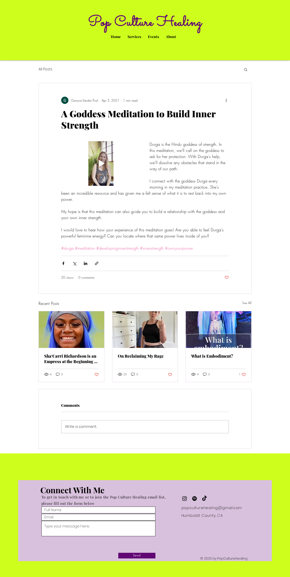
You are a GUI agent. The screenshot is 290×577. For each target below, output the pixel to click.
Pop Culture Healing (145, 22)
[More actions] (226, 100)
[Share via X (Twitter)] (74, 263)
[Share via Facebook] (63, 263)
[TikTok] (204, 499)
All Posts (45, 69)
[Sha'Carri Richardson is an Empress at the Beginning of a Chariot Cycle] (71, 329)
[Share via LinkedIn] (85, 263)
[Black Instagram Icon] (184, 499)
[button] (246, 69)
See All (246, 303)
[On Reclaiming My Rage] (145, 329)
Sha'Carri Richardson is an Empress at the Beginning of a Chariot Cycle (71, 358)
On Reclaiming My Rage (141, 356)
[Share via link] (96, 263)
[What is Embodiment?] (218, 329)
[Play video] (100, 163)
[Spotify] (194, 499)
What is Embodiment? (212, 356)
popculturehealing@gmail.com (211, 507)
